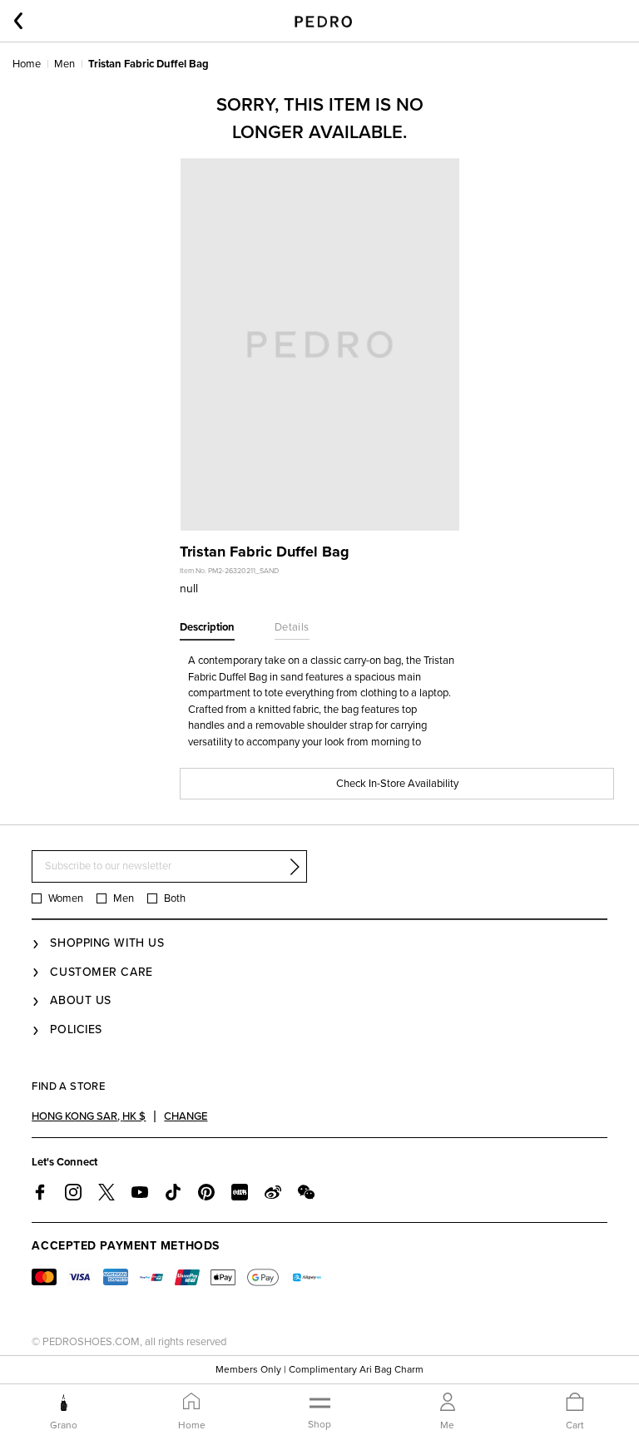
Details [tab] (292, 627)
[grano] (63, 1402)
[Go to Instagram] (73, 1192)
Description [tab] (207, 627)
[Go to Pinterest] (206, 1192)
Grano (63, 1425)
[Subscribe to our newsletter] (294, 866)
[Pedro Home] (323, 20)
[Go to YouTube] (139, 1192)
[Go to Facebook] (40, 1192)
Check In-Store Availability (397, 783)
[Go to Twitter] (106, 1192)
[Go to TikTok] (173, 1192)
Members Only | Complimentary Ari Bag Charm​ (319, 1369)
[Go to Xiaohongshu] (239, 1192)
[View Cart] (575, 1403)
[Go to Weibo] (273, 1192)
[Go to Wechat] (306, 1192)
